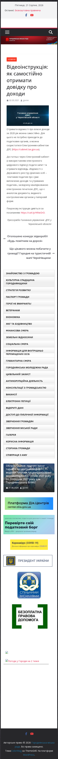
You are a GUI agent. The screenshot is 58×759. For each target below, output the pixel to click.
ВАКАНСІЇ (11, 394)
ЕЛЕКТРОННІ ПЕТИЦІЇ (18, 401)
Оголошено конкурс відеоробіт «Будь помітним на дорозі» (27, 238)
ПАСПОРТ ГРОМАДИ (17, 296)
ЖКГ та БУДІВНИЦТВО (19, 323)
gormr (26, 100)
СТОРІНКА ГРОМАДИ (18, 448)
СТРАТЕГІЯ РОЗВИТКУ (18, 290)
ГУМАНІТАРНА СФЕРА (18, 360)
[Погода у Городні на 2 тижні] (22, 661)
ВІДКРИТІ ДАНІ (15, 407)
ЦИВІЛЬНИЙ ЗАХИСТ (18, 374)
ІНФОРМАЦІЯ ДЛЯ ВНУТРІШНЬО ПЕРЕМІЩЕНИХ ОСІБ (24, 352)
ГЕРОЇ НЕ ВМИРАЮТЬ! (18, 303)
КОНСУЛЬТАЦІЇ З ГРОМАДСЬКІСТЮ (26, 387)
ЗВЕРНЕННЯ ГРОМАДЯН (20, 421)
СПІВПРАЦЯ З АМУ (16, 454)
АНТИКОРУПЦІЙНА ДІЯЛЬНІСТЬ (24, 380)
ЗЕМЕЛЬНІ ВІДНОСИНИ (19, 337)
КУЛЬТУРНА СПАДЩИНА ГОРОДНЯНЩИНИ (20, 282)
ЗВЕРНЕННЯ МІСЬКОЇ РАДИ (22, 428)
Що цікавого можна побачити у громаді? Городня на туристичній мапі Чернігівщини (29, 253)
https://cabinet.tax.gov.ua (26, 149)
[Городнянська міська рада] (29, 38)
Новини (11, 59)
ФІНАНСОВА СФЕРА (17, 330)
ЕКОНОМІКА (13, 317)
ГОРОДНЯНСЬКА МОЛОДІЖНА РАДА (27, 367)
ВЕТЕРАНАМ (13, 310)
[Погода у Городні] (5, 639)
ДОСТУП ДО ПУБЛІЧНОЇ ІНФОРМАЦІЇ (27, 414)
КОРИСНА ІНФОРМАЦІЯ (20, 441)
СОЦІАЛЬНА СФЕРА (17, 343)
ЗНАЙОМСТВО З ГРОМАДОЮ (22, 273)
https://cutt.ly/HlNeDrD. (33, 212)
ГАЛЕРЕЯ (11, 434)
